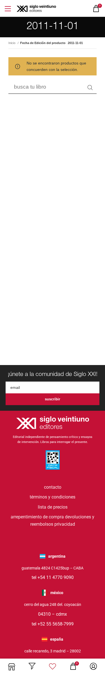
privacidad (64, 524)
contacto (52, 487)
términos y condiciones (52, 497)
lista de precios (52, 507)
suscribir (52, 399)
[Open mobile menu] (7, 8)
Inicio (12, 43)
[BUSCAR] (90, 87)
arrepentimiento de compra (37, 517)
